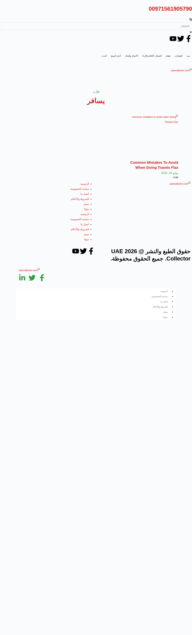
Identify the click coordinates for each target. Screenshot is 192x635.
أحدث (104, 56)
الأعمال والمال (131, 56)
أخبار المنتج (116, 56)
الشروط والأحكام (80, 199)
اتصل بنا (85, 194)
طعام (168, 56)
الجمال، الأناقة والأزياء (152, 56)
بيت (188, 56)
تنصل (86, 204)
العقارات (178, 56)
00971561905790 (170, 9)
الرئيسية (84, 183)
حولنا (86, 209)
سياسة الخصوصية (79, 188)
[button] (96, 19)
